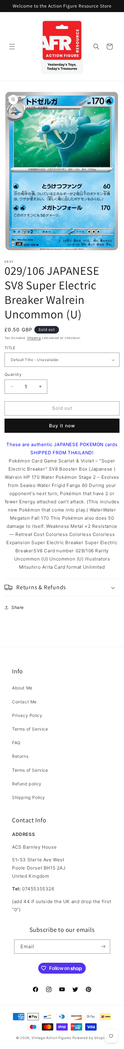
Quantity (13, 374)
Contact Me (24, 701)
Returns (20, 756)
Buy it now (62, 426)
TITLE (10, 347)
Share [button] (17, 607)
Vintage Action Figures (51, 1038)
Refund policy (27, 783)
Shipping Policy (28, 797)
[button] (12, 46)
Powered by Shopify (90, 1038)
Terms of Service (30, 729)
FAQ (16, 742)
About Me (22, 687)
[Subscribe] (103, 946)
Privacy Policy (27, 715)
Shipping (34, 338)
